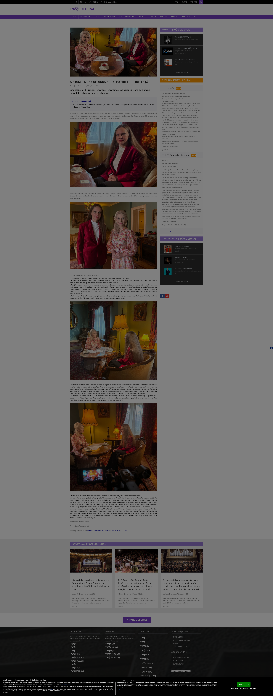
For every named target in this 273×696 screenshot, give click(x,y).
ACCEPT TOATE (244, 684)
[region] (136, 686)
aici (52, 689)
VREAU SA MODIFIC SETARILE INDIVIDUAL (243, 688)
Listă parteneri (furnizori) (123, 688)
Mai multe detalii (66, 684)
